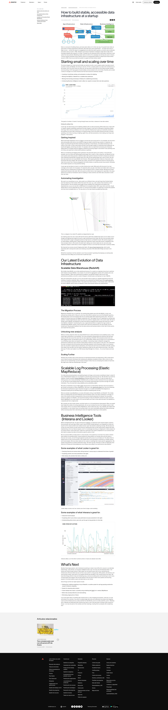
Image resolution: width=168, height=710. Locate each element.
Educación (80, 685)
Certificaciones (95, 670)
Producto (80, 672)
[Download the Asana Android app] (114, 706)
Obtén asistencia (96, 665)
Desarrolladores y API (97, 685)
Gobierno (80, 682)
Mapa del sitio (95, 690)
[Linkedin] (75, 707)
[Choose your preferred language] (133, 2)
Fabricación (80, 687)
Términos (89, 706)
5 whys (81, 140)
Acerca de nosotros (111, 662)
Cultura (108, 675)
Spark (93, 590)
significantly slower (97, 387)
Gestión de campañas (68, 662)
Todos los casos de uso (69, 695)
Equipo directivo (110, 665)
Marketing (80, 665)
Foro (93, 672)
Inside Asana (110, 672)
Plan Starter (52, 676)
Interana (88, 422)
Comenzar (156, 2)
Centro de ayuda (96, 662)
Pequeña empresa (82, 662)
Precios (45, 2)
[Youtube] (81, 707)
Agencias (80, 694)
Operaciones (81, 667)
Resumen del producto (54, 664)
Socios (93, 687)
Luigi (82, 184)
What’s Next (39, 23)
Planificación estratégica (69, 687)
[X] (72, 707)
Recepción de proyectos (69, 690)
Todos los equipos (82, 697)
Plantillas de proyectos (97, 680)
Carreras (109, 670)
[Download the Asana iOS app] (106, 706)
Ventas (79, 675)
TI (78, 670)
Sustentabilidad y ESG (112, 693)
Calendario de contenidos (69, 665)
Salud (79, 677)
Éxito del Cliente (96, 682)
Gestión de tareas (67, 692)
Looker (65, 339)
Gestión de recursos (54, 692)
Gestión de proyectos (54, 690)
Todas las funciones (54, 666)
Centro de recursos (96, 675)
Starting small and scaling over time (43, 11)
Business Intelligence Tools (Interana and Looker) (42, 21)
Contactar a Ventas (148, 2)
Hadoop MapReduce (80, 378)
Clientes (108, 667)
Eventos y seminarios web (98, 677)
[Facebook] (79, 707)
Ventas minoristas (82, 680)
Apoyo (39, 2)
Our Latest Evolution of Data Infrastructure (42, 14)
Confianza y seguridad (112, 684)
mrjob (81, 385)
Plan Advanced (52, 678)
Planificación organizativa (69, 678)
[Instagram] (77, 707)
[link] (64, 8)
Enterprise (51, 681)
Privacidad (109, 687)
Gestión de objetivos (68, 671)
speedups (110, 280)
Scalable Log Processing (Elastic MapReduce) (43, 18)
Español (64, 706)
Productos (23, 2)
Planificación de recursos (69, 685)
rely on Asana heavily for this (96, 247)
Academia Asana (96, 667)
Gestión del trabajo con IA (55, 687)
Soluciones (31, 2)
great (106, 280)
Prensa (108, 677)
